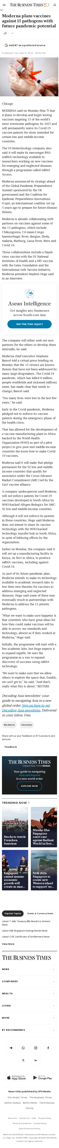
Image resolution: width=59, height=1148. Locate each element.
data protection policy (29, 1128)
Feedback (11, 747)
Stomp (29, 1108)
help (34, 1118)
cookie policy (39, 1123)
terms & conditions (22, 1123)
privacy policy (44, 1118)
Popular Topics (13, 913)
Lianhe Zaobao (12, 1102)
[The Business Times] (26, 5)
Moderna (9, 724)
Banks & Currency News (40, 913)
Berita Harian (30, 1102)
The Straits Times (17, 1097)
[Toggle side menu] (4, 4)
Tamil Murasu (47, 1102)
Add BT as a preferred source (27, 45)
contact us (24, 1118)
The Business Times (40, 1097)
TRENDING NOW (14, 803)
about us (12, 1118)
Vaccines (26, 724)
